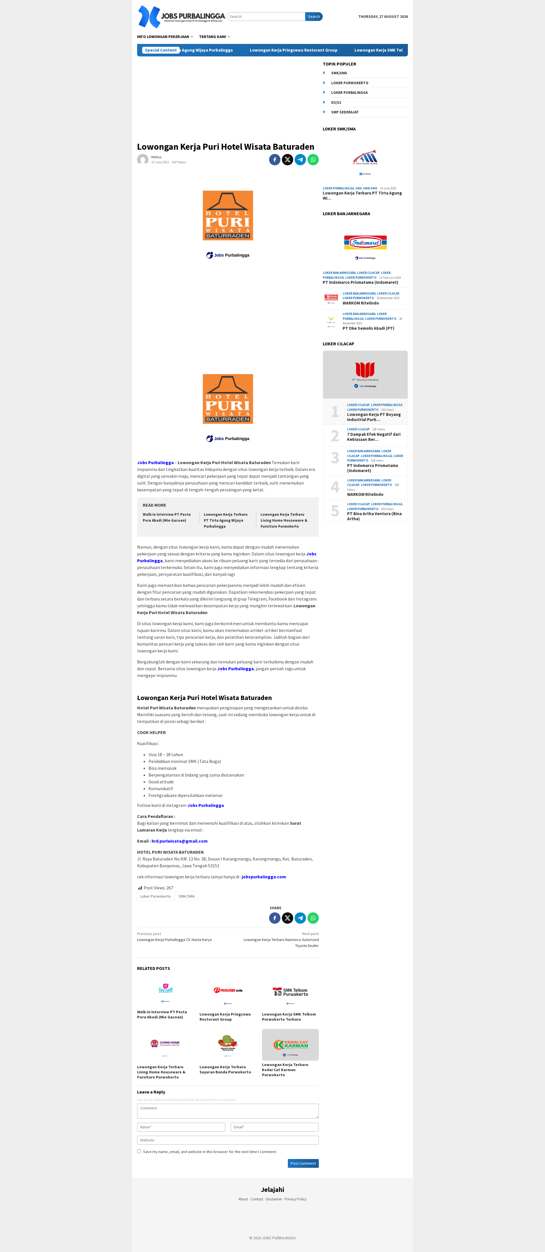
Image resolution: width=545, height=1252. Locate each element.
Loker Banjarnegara (339, 273)
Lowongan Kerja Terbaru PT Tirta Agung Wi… (362, 196)
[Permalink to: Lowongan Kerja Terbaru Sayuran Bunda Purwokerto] (228, 1046)
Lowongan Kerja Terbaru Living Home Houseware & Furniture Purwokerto (284, 520)
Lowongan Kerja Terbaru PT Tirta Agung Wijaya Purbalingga (226, 520)
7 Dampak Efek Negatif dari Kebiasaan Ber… (374, 437)
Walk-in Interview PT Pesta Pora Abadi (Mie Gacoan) (162, 1014)
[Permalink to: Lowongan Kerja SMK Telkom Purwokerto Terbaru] (290, 993)
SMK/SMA (187, 896)
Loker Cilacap (368, 273)
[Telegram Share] (300, 159)
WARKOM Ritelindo (361, 303)
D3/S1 (336, 102)
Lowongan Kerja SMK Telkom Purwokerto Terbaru (376, 50)
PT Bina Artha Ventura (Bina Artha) (374, 516)
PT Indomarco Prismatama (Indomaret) (360, 282)
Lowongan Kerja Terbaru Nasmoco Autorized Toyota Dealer (281, 939)
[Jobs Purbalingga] (182, 16)
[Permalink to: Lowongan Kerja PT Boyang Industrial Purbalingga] (365, 375)
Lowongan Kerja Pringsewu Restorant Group (266, 50)
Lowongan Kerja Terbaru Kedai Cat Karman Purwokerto (285, 1069)
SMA (358, 188)
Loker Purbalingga (349, 92)
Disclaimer (274, 1199)
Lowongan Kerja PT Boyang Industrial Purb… (374, 417)
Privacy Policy (296, 1199)
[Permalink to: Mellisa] (142, 159)
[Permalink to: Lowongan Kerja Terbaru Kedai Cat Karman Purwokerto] (290, 1045)
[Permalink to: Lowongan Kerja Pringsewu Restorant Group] (228, 993)
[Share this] (274, 159)
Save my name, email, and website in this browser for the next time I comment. (210, 1151)
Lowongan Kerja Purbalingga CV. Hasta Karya (174, 936)
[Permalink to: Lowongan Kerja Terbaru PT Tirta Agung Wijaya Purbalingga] (365, 160)
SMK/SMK (370, 188)
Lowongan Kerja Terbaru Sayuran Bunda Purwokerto (225, 1069)
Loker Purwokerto (155, 896)
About (243, 1199)
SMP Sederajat (345, 112)
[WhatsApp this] (313, 159)
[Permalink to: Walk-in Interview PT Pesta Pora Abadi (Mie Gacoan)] (165, 992)
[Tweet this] (287, 159)
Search (314, 16)
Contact (257, 1199)
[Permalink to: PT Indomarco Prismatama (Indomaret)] (365, 245)
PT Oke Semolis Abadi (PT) (368, 328)
